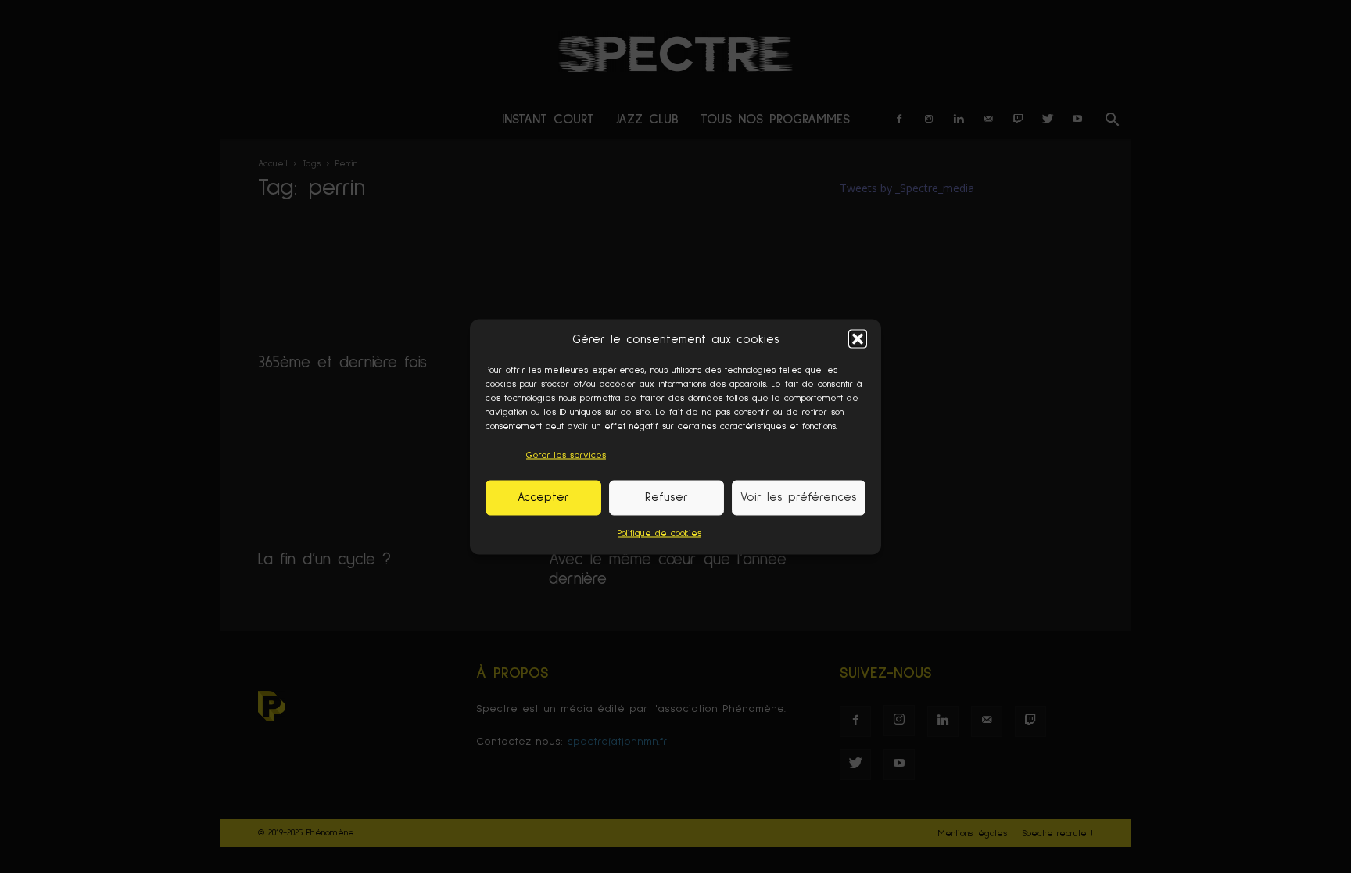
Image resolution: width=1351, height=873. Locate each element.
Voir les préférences (798, 497)
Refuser (666, 497)
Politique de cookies (659, 533)
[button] (857, 339)
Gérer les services (566, 455)
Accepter (543, 497)
